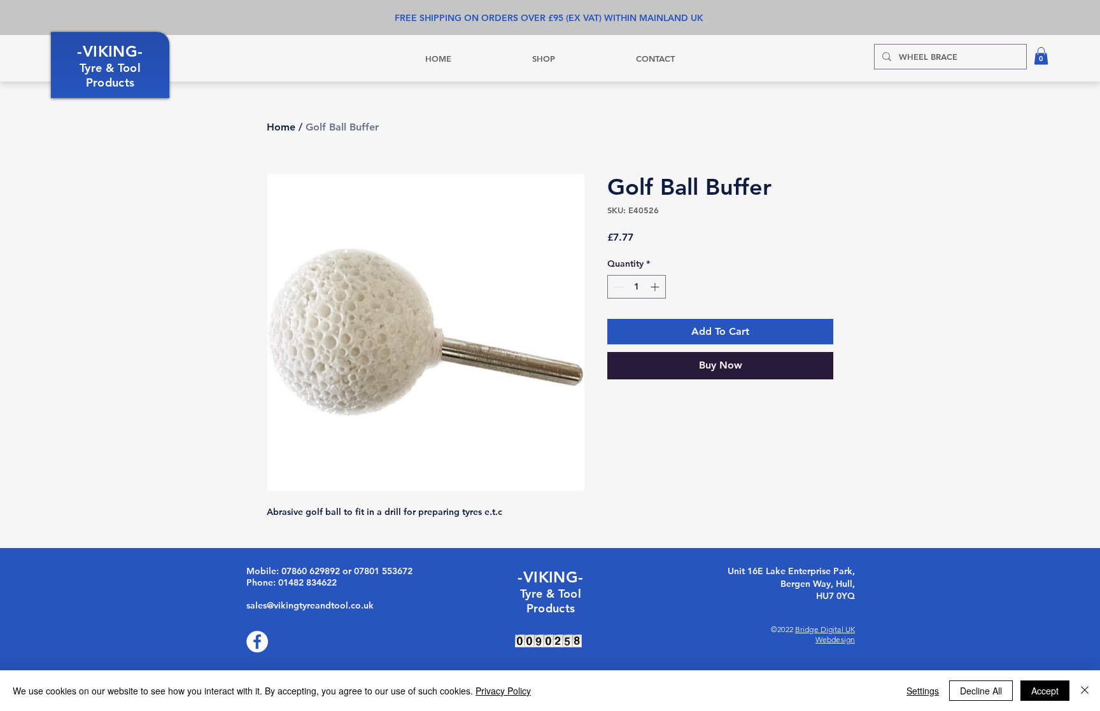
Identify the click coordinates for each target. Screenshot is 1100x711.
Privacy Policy (503, 690)
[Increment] (656, 287)
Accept (1045, 690)
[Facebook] (257, 641)
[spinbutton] (636, 287)
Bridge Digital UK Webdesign (825, 634)
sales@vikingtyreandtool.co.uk (310, 605)
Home (281, 127)
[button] (1041, 55)
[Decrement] (617, 287)
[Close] (1084, 690)
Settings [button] (922, 690)
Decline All (981, 690)
